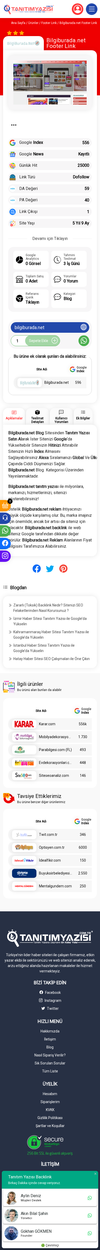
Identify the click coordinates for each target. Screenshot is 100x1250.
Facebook (52, 992)
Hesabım (50, 1094)
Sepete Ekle (38, 341)
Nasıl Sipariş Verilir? (50, 1055)
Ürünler (33, 23)
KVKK (50, 1110)
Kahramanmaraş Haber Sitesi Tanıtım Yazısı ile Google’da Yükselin (51, 634)
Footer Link (49, 23)
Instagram (52, 1000)
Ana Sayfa (18, 23)
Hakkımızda (50, 1031)
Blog (50, 1047)
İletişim (50, 1039)
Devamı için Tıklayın (50, 238)
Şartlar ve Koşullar (50, 1126)
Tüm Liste (50, 1071)
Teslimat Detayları (37, 420)
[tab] (14, 416)
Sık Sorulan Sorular (50, 1063)
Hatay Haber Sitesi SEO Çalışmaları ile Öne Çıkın (51, 659)
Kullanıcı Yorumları (61, 420)
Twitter (52, 1008)
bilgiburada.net (29, 327)
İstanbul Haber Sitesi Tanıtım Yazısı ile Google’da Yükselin (44, 648)
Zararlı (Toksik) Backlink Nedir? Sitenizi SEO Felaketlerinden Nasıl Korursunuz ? (48, 608)
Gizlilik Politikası (50, 1118)
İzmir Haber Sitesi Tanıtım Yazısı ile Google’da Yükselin (50, 621)
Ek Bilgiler (83, 418)
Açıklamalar (14, 418)
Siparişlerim (50, 1102)
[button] (91, 9)
